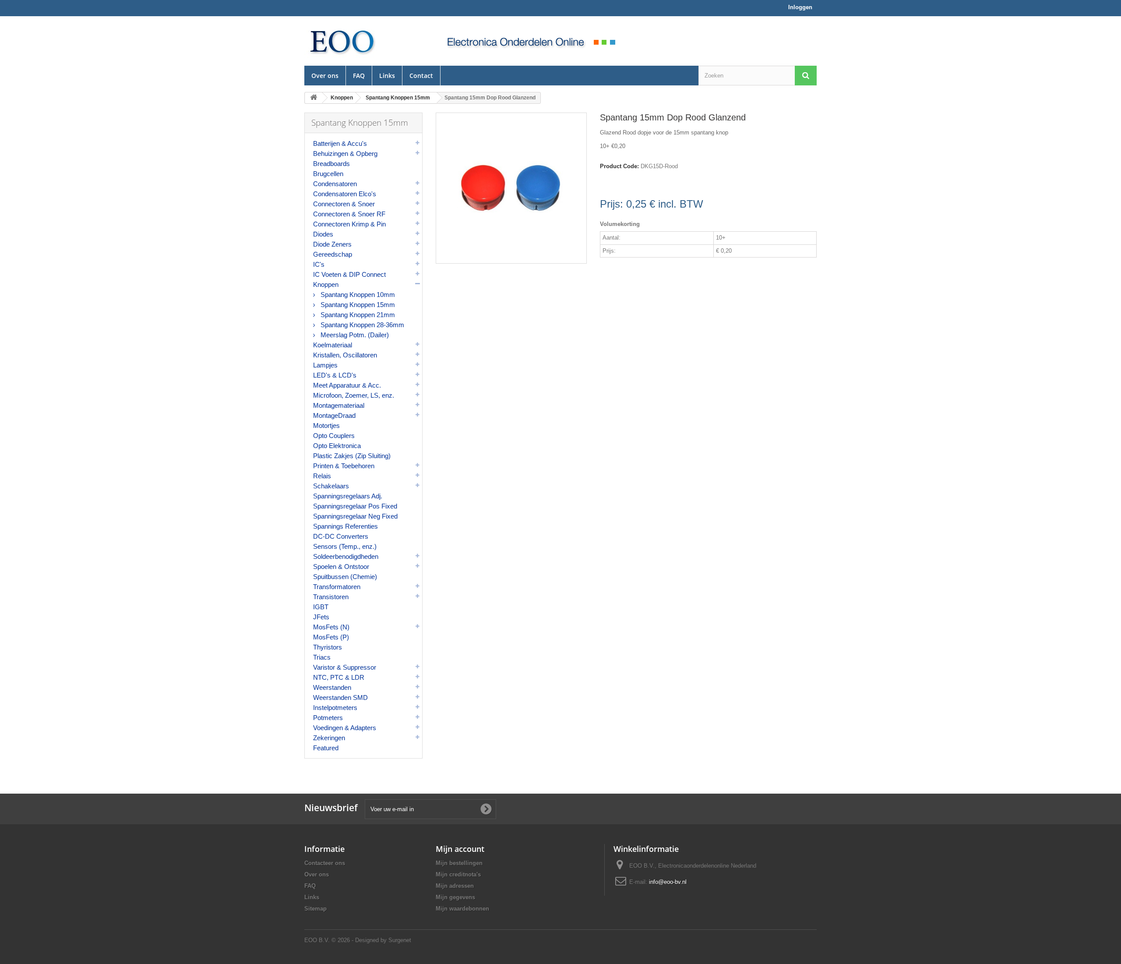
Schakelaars (331, 486)
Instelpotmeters (335, 707)
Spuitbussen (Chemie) (345, 576)
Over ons (324, 75)
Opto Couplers (334, 435)
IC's (318, 264)
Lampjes (325, 365)
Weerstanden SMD (340, 697)
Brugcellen (328, 173)
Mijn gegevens (455, 897)
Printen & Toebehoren (343, 466)
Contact (421, 75)
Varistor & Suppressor (344, 667)
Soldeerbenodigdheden (345, 556)
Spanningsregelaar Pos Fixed (355, 506)
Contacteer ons (324, 863)
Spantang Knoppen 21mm (357, 314)
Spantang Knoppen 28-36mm (361, 324)
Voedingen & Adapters (344, 727)
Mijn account (460, 849)
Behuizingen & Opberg (345, 153)
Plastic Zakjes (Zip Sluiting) (352, 455)
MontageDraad (334, 415)
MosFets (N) (331, 627)
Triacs (322, 657)
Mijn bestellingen (459, 863)
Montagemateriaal (338, 405)
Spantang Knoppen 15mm (357, 304)
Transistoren (331, 596)
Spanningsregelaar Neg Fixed (355, 516)
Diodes (323, 234)
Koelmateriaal (332, 345)
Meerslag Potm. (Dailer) (354, 335)
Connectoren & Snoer (344, 204)
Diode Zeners (332, 244)
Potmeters (328, 717)
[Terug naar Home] (313, 97)
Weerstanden (332, 687)
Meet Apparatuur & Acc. (347, 385)
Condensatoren (335, 183)
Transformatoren (336, 586)
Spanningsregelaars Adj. (347, 496)
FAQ (359, 75)
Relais (322, 476)
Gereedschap (332, 254)
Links (387, 75)
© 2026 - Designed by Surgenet (371, 940)
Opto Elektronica (337, 445)
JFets (321, 617)
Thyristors (327, 647)
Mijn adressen (455, 886)
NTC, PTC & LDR (338, 677)
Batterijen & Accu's (340, 143)
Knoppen (325, 284)
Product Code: (619, 166)
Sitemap (315, 908)
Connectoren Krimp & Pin (349, 224)
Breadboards (331, 163)
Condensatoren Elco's (344, 194)
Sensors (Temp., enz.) (345, 546)
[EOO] (363, 41)
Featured (325, 748)
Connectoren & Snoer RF (349, 214)
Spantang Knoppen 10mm (357, 294)
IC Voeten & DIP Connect (349, 274)
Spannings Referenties (345, 526)
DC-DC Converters (340, 536)
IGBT (320, 607)
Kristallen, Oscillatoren (345, 355)
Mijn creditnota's (458, 874)
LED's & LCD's (334, 375)
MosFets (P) (331, 637)
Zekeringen (329, 738)
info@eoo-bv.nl (668, 882)
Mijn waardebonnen (462, 908)
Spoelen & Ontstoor (341, 566)
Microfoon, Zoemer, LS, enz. (353, 395)
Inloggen (800, 7)
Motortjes (326, 425)
